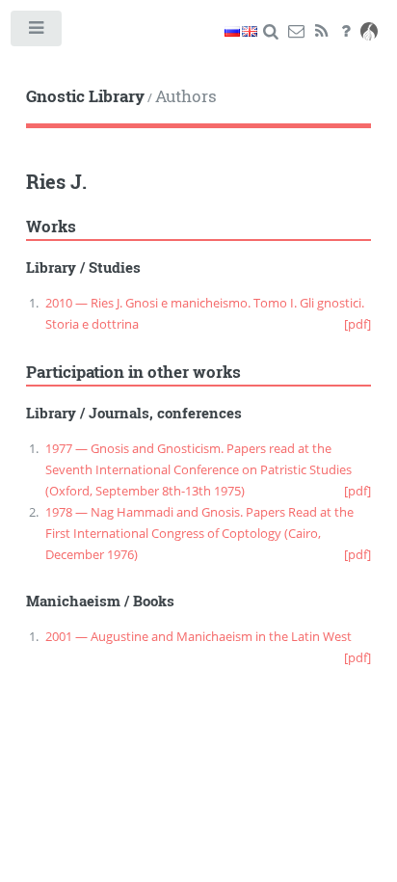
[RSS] (321, 31)
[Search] (271, 31)
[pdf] (357, 324)
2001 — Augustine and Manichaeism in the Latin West (198, 636)
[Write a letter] (296, 31)
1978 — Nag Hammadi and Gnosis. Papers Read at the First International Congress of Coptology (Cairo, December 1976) (199, 533)
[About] (346, 31)
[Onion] (369, 31)
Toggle (37, 32)
